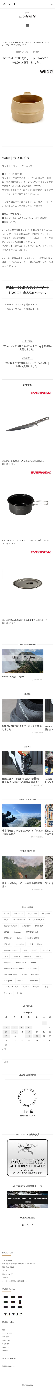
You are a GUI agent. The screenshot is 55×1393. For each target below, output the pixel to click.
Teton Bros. (33, 981)
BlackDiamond (19, 920)
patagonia (8, 962)
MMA (39, 944)
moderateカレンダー (13, 676)
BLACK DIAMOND (36, 920)
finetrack (17, 932)
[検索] (50, 1061)
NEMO (34, 950)
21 (37, 1036)
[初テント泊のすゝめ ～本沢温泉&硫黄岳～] (22, 867)
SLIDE (24, 974)
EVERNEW (39, 926)
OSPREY (27, 956)
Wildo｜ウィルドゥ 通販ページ (22, 304)
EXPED (6, 932)
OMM (6, 956)
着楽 (4, 1330)
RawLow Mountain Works (14, 968)
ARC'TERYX (32, 914)
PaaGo (38, 956)
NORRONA (46, 950)
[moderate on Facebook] (14, 4)
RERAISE (5, 1347)
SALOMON (32, 968)
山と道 (19, 993)
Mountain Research (11, 950)
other (36, 52)
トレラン (46, 987)
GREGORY (8, 938)
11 (14, 1032)
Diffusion (5, 1337)
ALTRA (6, 914)
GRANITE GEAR (32, 932)
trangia (36, 987)
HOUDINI (7, 944)
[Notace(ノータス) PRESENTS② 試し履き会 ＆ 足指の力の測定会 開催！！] (22, 763)
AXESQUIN (46, 914)
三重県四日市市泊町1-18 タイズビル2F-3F (18, 1264)
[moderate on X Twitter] (9, 4)
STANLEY (21, 981)
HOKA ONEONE (33, 938)
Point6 (33, 962)
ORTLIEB (16, 956)
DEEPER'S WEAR (10, 926)
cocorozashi (7, 1333)
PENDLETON (21, 962)
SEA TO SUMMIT (10, 974)
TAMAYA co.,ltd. (8, 1366)
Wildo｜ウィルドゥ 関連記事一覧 (23, 309)
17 (6, 1036)
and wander (18, 914)
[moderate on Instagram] (4, 4)
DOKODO (6, 1340)
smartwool (35, 974)
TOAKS (26, 987)
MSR (26, 950)
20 (29, 1036)
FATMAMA (6, 1351)
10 (6, 1032)
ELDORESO (26, 926)
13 (29, 1032)
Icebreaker (20, 944)
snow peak (8, 981)
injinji (31, 944)
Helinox (19, 938)
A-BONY (5, 1344)
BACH (6, 920)
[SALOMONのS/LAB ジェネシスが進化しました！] (22, 710)
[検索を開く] (51, 4)
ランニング (8, 993)
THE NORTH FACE (11, 987)
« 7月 (4, 1049)
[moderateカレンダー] (22, 661)
